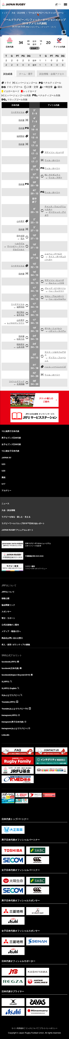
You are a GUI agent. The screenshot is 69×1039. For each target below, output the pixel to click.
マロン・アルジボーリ (54, 296)
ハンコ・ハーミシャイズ (55, 366)
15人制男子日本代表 (10, 431)
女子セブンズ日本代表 (11, 444)
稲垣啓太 (20, 344)
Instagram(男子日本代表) (13, 721)
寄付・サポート (8, 618)
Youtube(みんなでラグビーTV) (15, 708)
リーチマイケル (17, 112)
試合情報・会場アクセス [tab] (51, 73)
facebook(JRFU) (9, 661)
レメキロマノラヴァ (15, 322)
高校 (3, 477)
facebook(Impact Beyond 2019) (16, 674)
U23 (3, 464)
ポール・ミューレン (53, 328)
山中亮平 (20, 221)
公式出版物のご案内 (10, 624)
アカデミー (6, 490)
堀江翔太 (20, 312)
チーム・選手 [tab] (26, 73)
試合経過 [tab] (7, 73)
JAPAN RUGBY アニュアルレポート (17, 529)
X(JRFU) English (9, 688)
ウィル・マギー (55, 177)
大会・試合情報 (18, 12)
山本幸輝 (20, 346)
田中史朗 (20, 235)
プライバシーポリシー (48, 1028)
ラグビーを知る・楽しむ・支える (16, 516)
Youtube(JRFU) (8, 701)
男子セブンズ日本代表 (11, 437)
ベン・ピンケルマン (57, 298)
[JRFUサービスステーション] (34, 415)
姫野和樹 (20, 306)
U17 (3, 483)
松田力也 (20, 338)
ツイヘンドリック (16, 381)
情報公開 (5, 598)
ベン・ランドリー (56, 290)
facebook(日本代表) (10, 668)
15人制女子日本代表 (10, 450)
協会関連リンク (8, 604)
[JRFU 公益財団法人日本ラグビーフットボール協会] (14, 4)
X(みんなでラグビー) (11, 695)
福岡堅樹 (20, 136)
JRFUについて (8, 591)
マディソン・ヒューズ (54, 152)
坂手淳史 (20, 314)
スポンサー (6, 611)
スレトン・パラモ (56, 282)
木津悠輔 (20, 384)
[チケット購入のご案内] (34, 400)
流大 (22, 238)
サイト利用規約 (18, 1028)
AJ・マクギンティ (52, 174)
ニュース (5, 503)
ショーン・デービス (53, 253)
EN (59, 4)
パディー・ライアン (57, 330)
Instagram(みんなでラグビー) (15, 728)
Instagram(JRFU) (9, 715)
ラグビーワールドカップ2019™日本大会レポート (23, 523)
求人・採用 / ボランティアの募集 (16, 644)
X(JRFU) (5, 681)
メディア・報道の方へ (11, 631)
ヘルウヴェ (19, 243)
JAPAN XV (6, 457)
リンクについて (32, 1028)
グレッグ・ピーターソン (55, 288)
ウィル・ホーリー (52, 160)
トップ (4, 12)
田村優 (21, 120)
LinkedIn (5, 734)
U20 (3, 470)
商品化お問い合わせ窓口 (12, 637)
